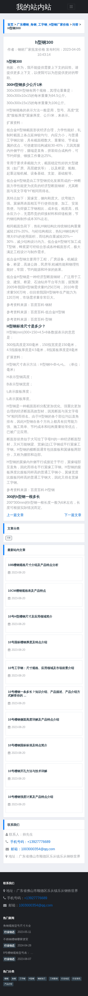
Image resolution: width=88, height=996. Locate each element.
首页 (10, 24)
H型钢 (31, 979)
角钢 (14, 979)
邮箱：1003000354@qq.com (33, 849)
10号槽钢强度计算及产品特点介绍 (30, 796)
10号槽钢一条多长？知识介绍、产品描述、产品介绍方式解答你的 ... (44, 693)
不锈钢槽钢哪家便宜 (15, 939)
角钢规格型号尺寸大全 (17, 925)
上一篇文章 (15, 515)
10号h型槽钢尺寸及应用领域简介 (30, 616)
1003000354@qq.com (36, 905)
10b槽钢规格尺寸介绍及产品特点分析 (33, 565)
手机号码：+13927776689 (30, 842)
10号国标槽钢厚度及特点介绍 (27, 642)
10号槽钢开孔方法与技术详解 (27, 771)
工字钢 (22, 979)
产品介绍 (8, 984)
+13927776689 (35, 898)
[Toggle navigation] (71, 6)
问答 (75, 24)
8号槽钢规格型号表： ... (18, 952)
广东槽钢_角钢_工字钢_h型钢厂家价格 (43, 24)
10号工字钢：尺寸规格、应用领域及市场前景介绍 (41, 668)
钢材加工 (41, 979)
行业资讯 (76, 979)
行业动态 (9, 932)
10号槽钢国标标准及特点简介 (27, 745)
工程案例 (54, 979)
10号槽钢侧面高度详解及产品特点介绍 (33, 719)
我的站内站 (33, 7)
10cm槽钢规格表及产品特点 (27, 590)
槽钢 (6, 979)
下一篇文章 (72, 515)
